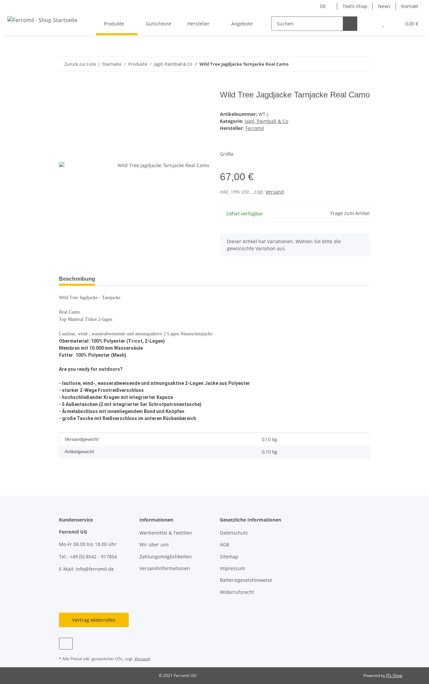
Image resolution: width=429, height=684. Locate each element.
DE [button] (323, 6)
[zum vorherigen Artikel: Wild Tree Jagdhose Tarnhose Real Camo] (348, 64)
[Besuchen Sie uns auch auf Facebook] (66, 643)
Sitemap (229, 556)
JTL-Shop (394, 675)
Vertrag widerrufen (94, 620)
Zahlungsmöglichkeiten (165, 556)
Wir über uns (154, 544)
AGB (224, 544)
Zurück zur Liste (80, 64)
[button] (370, 23)
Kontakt (409, 6)
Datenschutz (234, 533)
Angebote (242, 23)
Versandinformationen (164, 568)
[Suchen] (350, 23)
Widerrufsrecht (237, 592)
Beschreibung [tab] (77, 279)
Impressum (232, 568)
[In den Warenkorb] (64, 86)
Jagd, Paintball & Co (266, 121)
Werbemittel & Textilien (165, 533)
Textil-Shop (355, 6)
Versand (274, 192)
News (384, 6)
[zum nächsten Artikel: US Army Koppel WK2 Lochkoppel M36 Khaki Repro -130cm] (363, 64)
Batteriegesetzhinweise (246, 580)
